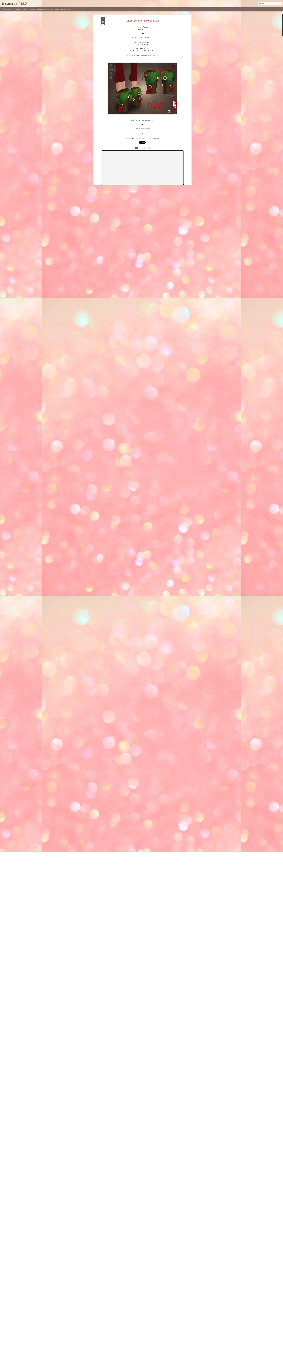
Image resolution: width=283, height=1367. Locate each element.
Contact (67, 9)
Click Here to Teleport (142, 129)
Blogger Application (45, 9)
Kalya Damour (154, 139)
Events (32, 9)
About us (59, 9)
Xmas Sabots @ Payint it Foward (142, 21)
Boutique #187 (21, 9)
